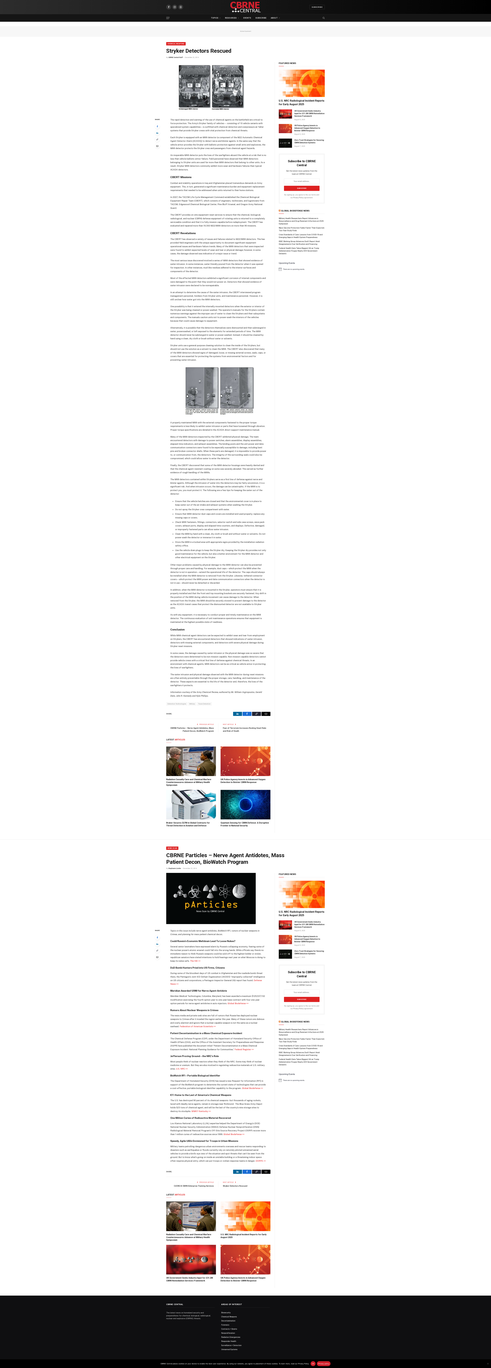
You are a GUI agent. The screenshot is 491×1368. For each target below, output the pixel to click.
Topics (214, 18)
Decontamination (228, 1321)
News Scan (172, 848)
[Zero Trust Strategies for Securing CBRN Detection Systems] (285, 143)
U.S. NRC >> (182, 1068)
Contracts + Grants (229, 1329)
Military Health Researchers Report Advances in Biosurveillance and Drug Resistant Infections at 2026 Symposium (301, 221)
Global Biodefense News (295, 210)
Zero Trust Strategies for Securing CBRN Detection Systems (309, 141)
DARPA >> (261, 1161)
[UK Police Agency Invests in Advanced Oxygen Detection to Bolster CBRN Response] (245, 761)
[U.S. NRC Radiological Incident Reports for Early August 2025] (302, 83)
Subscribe (317, 7)
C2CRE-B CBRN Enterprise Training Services (194, 1186)
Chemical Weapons (176, 44)
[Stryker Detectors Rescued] (211, 112)
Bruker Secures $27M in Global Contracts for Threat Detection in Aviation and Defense (188, 824)
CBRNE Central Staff (175, 57)
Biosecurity (226, 1313)
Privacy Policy (298, 198)
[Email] (157, 146)
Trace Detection (204, 704)
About (274, 18)
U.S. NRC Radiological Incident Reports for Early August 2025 (301, 102)
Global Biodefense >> (238, 1003)
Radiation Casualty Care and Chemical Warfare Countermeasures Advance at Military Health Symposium (188, 782)
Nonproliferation (228, 1333)
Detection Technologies (177, 704)
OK (313, 1364)
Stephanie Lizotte (174, 868)
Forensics (225, 1325)
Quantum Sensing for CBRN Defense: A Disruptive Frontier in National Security (245, 824)
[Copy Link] (157, 139)
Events (247, 18)
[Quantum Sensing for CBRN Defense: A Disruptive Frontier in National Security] (245, 805)
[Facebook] (157, 126)
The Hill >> (195, 961)
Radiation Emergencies (230, 1337)
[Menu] (168, 18)
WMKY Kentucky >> (201, 1111)
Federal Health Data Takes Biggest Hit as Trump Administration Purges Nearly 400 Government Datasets (299, 251)
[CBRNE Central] (245, 7)
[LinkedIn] (157, 132)
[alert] (302, 269)
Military (192, 704)
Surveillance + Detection (231, 1345)
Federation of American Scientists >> (198, 1026)
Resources (231, 18)
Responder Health (228, 1341)
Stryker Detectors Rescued (235, 1186)
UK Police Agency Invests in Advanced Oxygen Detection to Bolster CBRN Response (243, 780)
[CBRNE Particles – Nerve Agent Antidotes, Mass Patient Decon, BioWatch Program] (211, 923)
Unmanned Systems (229, 1349)
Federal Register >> (244, 1049)
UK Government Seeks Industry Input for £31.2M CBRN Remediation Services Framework (309, 113)
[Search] (323, 18)
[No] (488, 1363)
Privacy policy (323, 1364)
